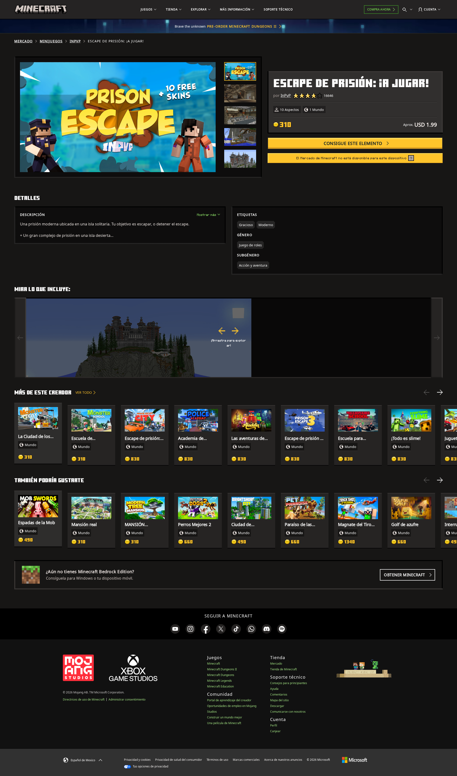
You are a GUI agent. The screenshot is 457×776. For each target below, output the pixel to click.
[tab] (240, 71)
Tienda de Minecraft (283, 669)
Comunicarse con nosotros (288, 712)
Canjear (275, 731)
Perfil (273, 725)
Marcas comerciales (246, 759)
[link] (175, 629)
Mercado (23, 41)
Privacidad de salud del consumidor (178, 759)
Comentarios (278, 694)
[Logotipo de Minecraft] (40, 9)
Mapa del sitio (279, 700)
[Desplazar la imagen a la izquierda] (20, 338)
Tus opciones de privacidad (150, 766)
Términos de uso (217, 759)
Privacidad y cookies (137, 759)
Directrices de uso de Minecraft (83, 699)
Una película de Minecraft (224, 723)
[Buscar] (408, 9)
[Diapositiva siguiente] (440, 392)
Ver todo (83, 392)
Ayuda (274, 689)
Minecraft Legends (219, 681)
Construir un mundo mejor (224, 717)
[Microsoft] (354, 759)
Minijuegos (51, 41)
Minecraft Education (220, 686)
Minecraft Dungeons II (222, 669)
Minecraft (213, 664)
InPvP (75, 41)
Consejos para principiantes (288, 683)
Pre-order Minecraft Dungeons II (242, 26)
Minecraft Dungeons (220, 675)
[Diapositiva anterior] (426, 392)
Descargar (277, 706)
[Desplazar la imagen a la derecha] (437, 338)
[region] (228, 337)
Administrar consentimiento (127, 699)
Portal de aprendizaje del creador (229, 700)
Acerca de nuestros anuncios (283, 759)
